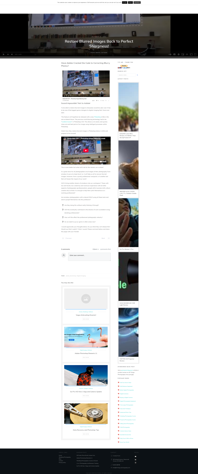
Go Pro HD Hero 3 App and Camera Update (86, 392)
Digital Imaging (95, 52)
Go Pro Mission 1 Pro (126, 249)
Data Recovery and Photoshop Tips (86, 430)
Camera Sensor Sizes (125, 431)
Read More (137, 2)
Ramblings (85, 311)
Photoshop (97, 117)
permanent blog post (127, 370)
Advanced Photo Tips (125, 412)
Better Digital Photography (127, 390)
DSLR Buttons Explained (126, 386)
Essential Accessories (125, 434)
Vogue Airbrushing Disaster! (86, 315)
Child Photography (125, 427)
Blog (60, 459)
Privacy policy (62, 462)
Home (60, 455)
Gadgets (86, 388)
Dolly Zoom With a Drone (126, 438)
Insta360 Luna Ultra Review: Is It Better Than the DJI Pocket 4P (128, 135)
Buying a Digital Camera (126, 397)
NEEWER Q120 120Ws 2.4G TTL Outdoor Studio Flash (128, 193)
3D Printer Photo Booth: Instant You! (86, 455)
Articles (81, 311)
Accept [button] (124, 2)
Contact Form (116, 455)
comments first (105, 249)
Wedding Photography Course (128, 416)
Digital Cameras (124, 393)
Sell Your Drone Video (125, 382)
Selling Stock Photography (127, 423)
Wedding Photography (65, 457)
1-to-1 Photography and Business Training (87, 463)
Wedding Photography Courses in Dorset (87, 460)
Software (104, 52)
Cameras (81, 388)
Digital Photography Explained (128, 401)
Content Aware (67, 122)
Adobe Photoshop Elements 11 (86, 353)
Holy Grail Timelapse (125, 408)
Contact (61, 460)
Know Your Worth (124, 442)
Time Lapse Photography (126, 405)
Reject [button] (130, 2)
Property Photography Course (128, 419)
